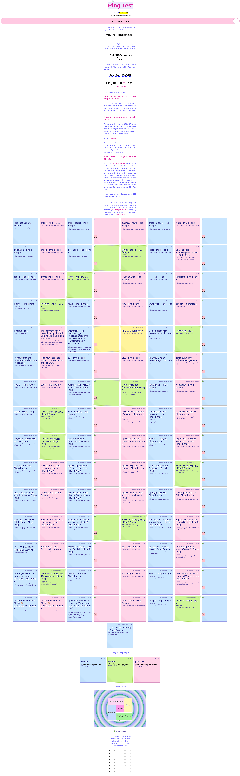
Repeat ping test (120, 86)
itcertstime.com (120, 74)
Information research (116, 701)
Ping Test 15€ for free (124, 716)
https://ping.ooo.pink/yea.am (89, 666)
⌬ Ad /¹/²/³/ (120, 720)
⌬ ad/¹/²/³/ (95, 236)
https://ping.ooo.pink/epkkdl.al (117, 666)
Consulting (112, 712)
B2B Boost (120, 708)
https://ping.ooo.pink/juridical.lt (144, 666)
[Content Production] (120, 731)
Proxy (128, 705)
